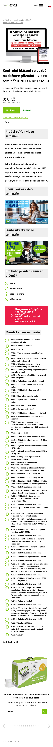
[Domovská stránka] (3, 20)
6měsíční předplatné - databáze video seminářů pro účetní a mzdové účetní (26, 696)
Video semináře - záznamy (13, 23)
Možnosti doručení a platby (15, 117)
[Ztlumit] (36, 221)
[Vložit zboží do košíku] (44, 711)
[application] (26, 212)
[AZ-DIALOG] (10, 6)
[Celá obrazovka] (45, 221)
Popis (7, 122)
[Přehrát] (8, 221)
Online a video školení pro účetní (18, 20)
